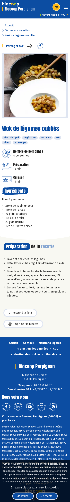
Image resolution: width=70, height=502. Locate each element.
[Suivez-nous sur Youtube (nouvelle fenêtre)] (29, 407)
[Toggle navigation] (66, 8)
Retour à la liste (22, 312)
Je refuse (23, 496)
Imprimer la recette (26, 324)
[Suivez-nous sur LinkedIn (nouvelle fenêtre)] (18, 407)
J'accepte (46, 496)
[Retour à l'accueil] (10, 4)
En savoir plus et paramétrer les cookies (35, 487)
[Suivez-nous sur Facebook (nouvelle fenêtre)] (6, 407)
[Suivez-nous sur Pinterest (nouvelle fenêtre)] (53, 407)
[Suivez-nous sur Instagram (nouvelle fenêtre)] (41, 407)
